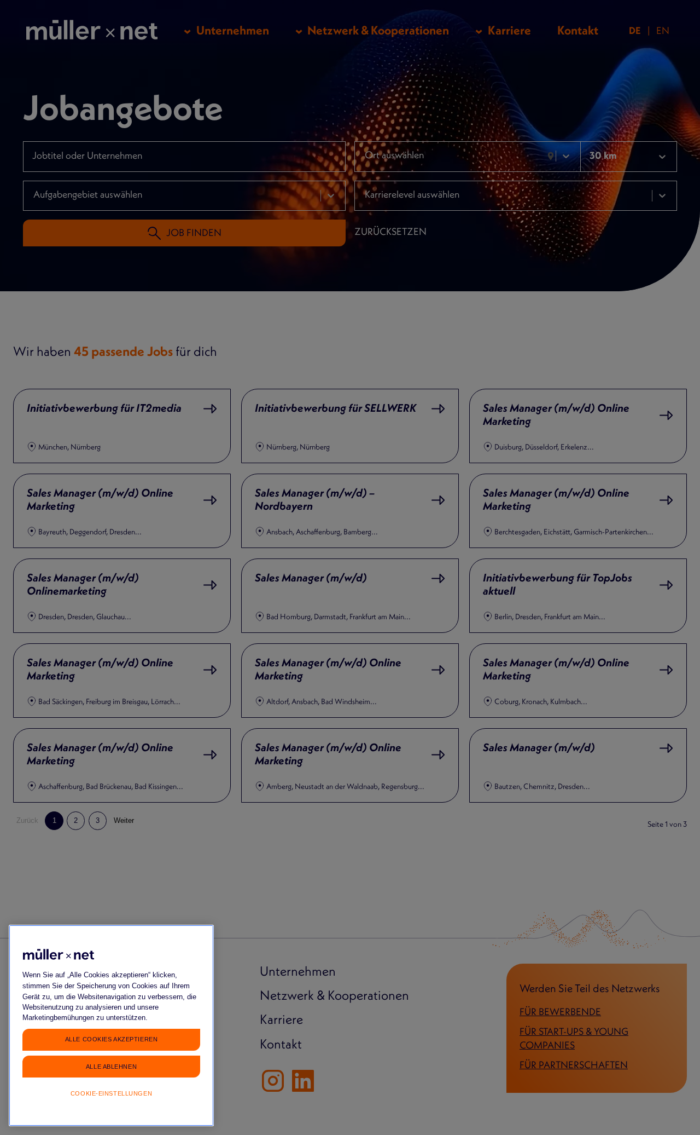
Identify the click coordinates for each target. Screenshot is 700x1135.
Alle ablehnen (111, 1066)
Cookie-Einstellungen (111, 1093)
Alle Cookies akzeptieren (111, 1039)
